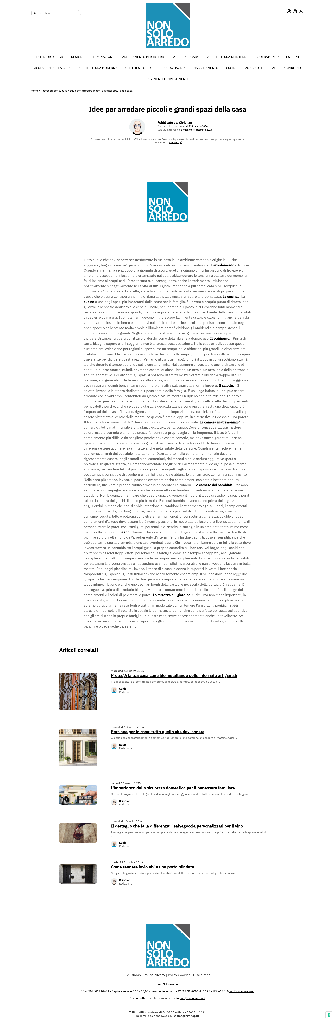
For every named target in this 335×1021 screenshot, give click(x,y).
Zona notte (254, 68)
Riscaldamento (205, 68)
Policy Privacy (154, 974)
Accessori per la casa (52, 68)
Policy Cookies (179, 974)
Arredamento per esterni (277, 57)
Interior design (49, 57)
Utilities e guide (139, 68)
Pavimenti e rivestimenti (167, 79)
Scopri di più (175, 142)
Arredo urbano (186, 57)
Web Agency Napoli (186, 1016)
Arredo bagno (173, 68)
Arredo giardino (286, 68)
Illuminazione (102, 57)
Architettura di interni (227, 57)
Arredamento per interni (143, 57)
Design (77, 57)
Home (34, 90)
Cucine (231, 68)
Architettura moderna (97, 68)
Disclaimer (201, 974)
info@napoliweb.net (192, 998)
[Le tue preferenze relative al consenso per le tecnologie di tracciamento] (329, 1015)
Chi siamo (133, 974)
